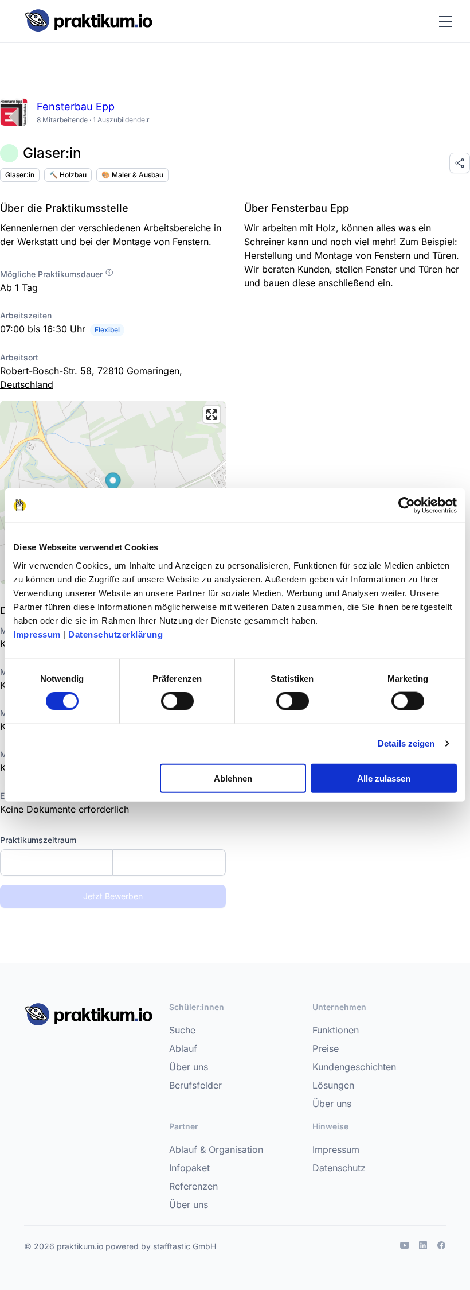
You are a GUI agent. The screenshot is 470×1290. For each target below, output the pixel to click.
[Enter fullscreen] (211, 414)
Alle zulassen (383, 778)
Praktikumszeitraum (38, 840)
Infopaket (189, 1168)
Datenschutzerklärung (115, 634)
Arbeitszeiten (26, 315)
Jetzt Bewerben (113, 896)
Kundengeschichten (354, 1067)
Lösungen (333, 1085)
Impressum (37, 634)
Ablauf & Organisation (216, 1149)
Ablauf (183, 1048)
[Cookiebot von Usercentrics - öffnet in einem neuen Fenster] (407, 505)
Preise (325, 1048)
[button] (113, 484)
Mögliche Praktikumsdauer (52, 274)
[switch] (177, 701)
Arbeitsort (19, 357)
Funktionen (335, 1030)
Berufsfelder (195, 1085)
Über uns (188, 1067)
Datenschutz (339, 1168)
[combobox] (113, 862)
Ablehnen (233, 778)
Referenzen (193, 1186)
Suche (182, 1030)
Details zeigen (406, 743)
